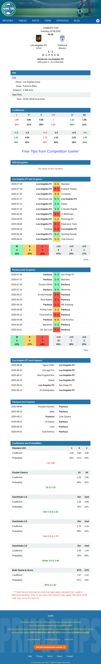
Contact (69, 656)
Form (48, 21)
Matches (8, 21)
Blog (77, 21)
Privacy (39, 656)
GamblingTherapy (52, 639)
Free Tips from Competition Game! (50, 151)
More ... (87, 259)
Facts (35, 21)
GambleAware (34, 639)
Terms (50, 656)
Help (30, 656)
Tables (23, 21)
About (59, 656)
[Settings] (98, 21)
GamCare (68, 639)
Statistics (62, 21)
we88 (50, 616)
